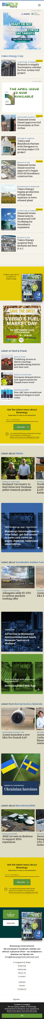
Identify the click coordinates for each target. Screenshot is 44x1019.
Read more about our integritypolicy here (24, 437)
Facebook (22, 989)
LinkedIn (22, 982)
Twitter (22, 986)
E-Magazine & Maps (11, 914)
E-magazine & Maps (22, 962)
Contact (22, 977)
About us (22, 973)
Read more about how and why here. (22, 1011)
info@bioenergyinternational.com (22, 957)
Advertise (22, 966)
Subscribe (11, 923)
